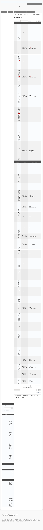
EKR (11, 506)
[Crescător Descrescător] (26, 387)
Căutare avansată (30, 21)
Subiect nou (17, 20)
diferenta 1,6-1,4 (19, 281)
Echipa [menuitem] (15, 12)
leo (30, 195)
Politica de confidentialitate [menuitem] (31, 12)
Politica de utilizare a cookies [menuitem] (21, 12)
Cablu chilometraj (19, 358)
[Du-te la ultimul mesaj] (34, 32)
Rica (30, 227)
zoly (30, 95)
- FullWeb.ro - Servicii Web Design (13, 514)
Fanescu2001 (32, 150)
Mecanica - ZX (18, 17)
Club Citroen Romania (12, 515)
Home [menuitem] (2, 12)
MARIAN (19, 132)
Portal (15, 14)
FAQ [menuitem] (8, 12)
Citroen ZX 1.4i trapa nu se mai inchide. (19, 225)
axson (19, 198)
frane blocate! (19, 204)
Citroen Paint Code (11, 476)
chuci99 (19, 265)
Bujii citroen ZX (19, 372)
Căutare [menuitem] (12, 12)
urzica (31, 131)
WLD (30, 47)
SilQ (18, 179)
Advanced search (6, 410)
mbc (30, 216)
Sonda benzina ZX (19, 332)
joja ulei (19, 234)
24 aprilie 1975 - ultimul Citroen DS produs (19, 72)
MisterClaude (32, 32)
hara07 (19, 218)
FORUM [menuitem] (6, 12)
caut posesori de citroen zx (19, 214)
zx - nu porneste (19, 348)
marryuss (19, 318)
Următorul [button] (40, 21)
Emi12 (19, 229)
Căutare (29, 21)
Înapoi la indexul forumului (18, 391)
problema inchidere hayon (19, 306)
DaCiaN (19, 299)
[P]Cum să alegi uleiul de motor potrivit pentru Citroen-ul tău (19, 28)
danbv (18, 352)
